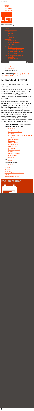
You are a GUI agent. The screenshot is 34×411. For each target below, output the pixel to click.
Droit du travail (12, 146)
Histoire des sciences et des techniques (20, 135)
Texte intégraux (13, 37)
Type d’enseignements (15, 50)
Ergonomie (11, 128)
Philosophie (11, 148)
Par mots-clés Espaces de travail (14, 173)
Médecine (11, 152)
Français (10, 164)
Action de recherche (14, 42)
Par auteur (8, 171)
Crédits (7, 7)
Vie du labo (11, 44)
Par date (11, 31)
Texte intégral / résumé (12, 176)
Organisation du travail (15, 132)
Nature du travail (13, 144)
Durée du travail (13, 143)
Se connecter (9, 10)
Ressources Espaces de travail (14, 55)
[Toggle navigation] (13, 25)
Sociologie (11, 137)
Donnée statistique (14, 153)
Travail (10, 130)
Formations (8, 46)
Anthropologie (12, 155)
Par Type (7, 169)
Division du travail (13, 139)
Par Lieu (7, 175)
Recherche (8, 39)
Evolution (11, 134)
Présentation (12, 41)
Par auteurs (11, 35)
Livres (10, 161)
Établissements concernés (16, 48)
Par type (10, 33)
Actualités (11, 57)
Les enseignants (13, 53)
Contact (7, 5)
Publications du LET (11, 30)
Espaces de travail (10, 67)
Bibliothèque (8, 8)
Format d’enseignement (15, 51)
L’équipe (7, 28)
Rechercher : (4, 62)
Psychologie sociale (14, 150)
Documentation (13, 59)
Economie (11, 157)
